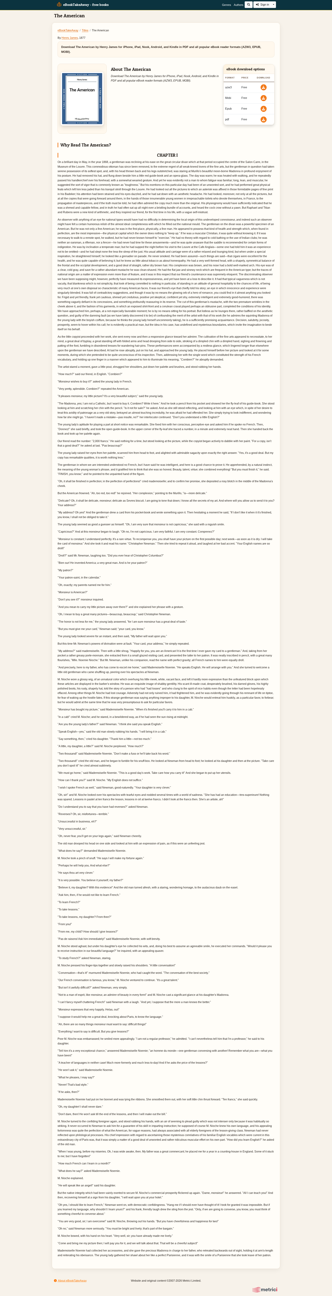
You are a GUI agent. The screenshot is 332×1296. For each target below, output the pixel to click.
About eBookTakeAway (72, 1280)
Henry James (70, 37)
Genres (226, 4)
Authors (238, 4)
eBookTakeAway (68, 30)
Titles (85, 30)
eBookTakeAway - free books (85, 5)
